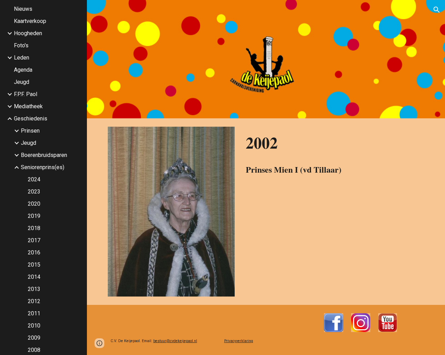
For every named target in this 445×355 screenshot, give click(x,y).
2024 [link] (34, 179)
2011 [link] (34, 313)
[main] (333, 142)
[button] (436, 9)
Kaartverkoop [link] (30, 21)
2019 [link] (34, 216)
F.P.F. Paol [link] (25, 94)
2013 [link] (34, 289)
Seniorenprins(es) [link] (42, 167)
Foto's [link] (21, 45)
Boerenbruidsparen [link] (44, 155)
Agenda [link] (23, 69)
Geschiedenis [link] (30, 118)
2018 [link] (34, 228)
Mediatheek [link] (28, 106)
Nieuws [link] (23, 9)
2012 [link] (34, 301)
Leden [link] (21, 57)
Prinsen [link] (30, 130)
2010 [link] (34, 325)
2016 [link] (34, 252)
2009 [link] (34, 337)
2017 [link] (34, 240)
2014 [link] (34, 277)
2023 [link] (34, 191)
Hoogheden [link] (28, 33)
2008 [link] (34, 350)
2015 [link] (34, 264)
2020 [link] (34, 203)
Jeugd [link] (21, 82)
